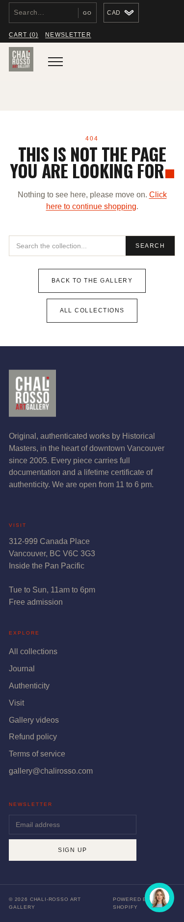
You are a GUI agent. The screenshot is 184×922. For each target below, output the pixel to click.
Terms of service (37, 754)
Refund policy (33, 737)
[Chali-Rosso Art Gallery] (21, 61)
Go (87, 13)
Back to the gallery (92, 280)
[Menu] (55, 61)
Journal (22, 668)
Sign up (72, 850)
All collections (92, 310)
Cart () (23, 35)
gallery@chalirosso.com (51, 771)
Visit (16, 703)
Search (150, 245)
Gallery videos (34, 720)
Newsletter (68, 35)
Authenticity (29, 686)
